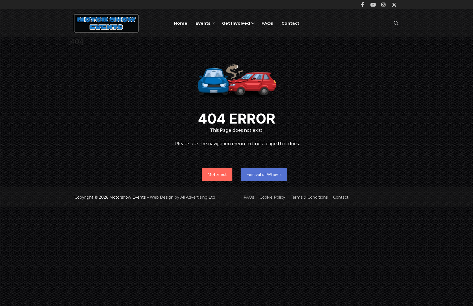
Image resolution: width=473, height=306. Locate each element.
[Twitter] (394, 4)
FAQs (249, 197)
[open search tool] (396, 23)
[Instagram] (383, 4)
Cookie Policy (272, 197)
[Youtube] (373, 4)
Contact (340, 197)
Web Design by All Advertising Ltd (182, 197)
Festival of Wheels (263, 174)
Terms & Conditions (309, 197)
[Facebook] (362, 4)
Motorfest (217, 174)
